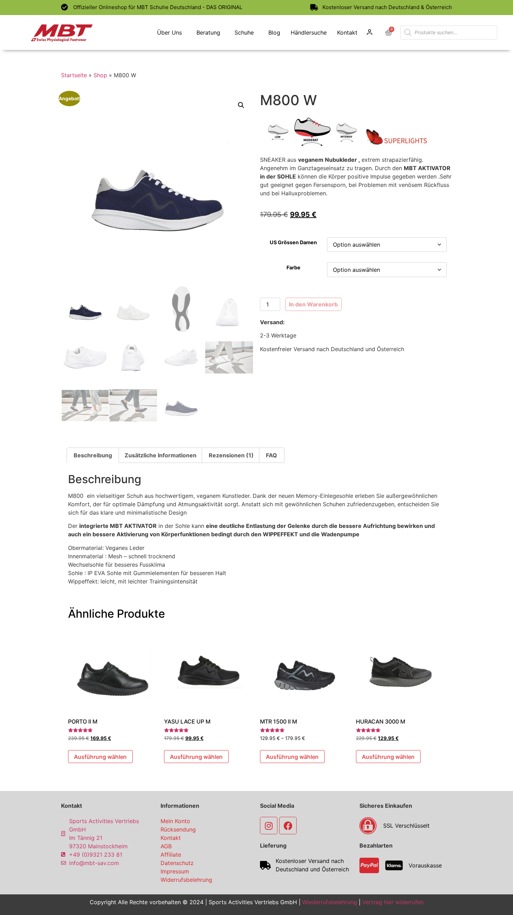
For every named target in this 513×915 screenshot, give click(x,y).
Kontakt (347, 32)
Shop (100, 75)
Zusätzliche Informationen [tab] (160, 455)
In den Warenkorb (313, 304)
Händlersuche (309, 32)
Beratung (208, 32)
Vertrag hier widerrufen (393, 902)
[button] (241, 105)
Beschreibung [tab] (93, 455)
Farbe (293, 267)
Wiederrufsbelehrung (329, 902)
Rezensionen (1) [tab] (231, 455)
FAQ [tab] (271, 455)
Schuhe (244, 32)
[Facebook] (288, 825)
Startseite (74, 75)
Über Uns (169, 32)
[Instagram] (268, 825)
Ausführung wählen (100, 756)
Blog (274, 32)
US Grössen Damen (293, 242)
